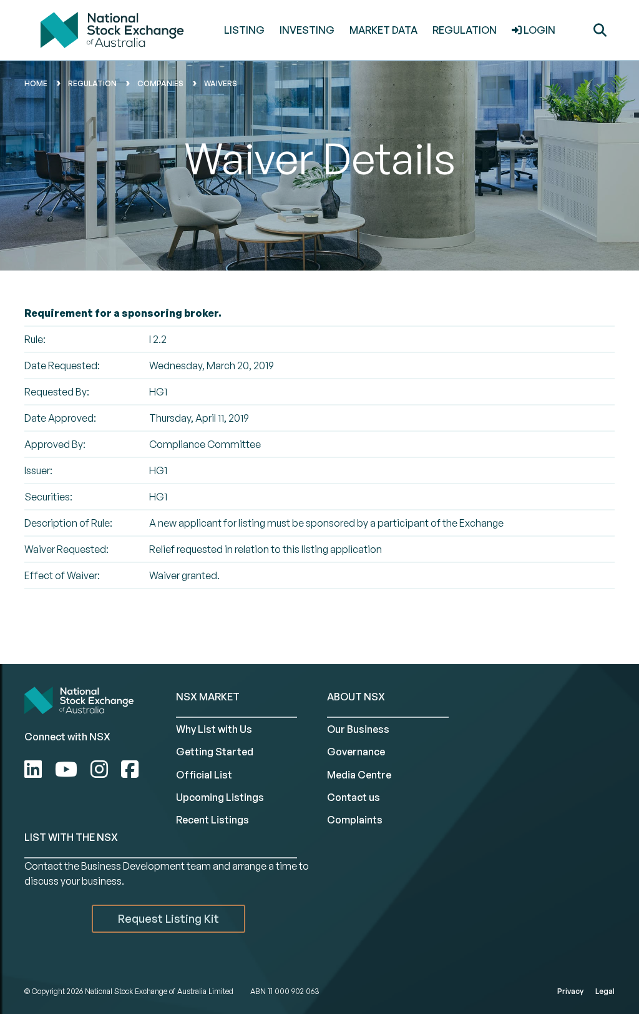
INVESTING (307, 30)
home (35, 83)
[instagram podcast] (101, 769)
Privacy (570, 991)
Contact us (353, 797)
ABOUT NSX (356, 696)
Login (538, 30)
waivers (220, 83)
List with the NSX (71, 837)
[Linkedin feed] (35, 769)
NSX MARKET (208, 696)
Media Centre (359, 774)
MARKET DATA (383, 30)
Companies (160, 83)
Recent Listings (212, 819)
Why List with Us (214, 729)
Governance (356, 751)
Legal (605, 991)
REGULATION (464, 30)
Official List (204, 774)
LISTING (244, 30)
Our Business (358, 729)
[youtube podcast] (68, 769)
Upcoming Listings (220, 797)
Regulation (92, 83)
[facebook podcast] (130, 769)
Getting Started (214, 751)
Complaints (355, 819)
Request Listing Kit (168, 918)
